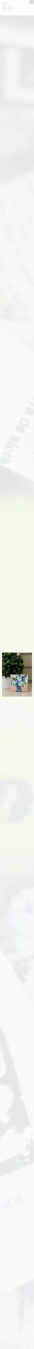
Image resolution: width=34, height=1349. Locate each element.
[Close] (31, 2)
